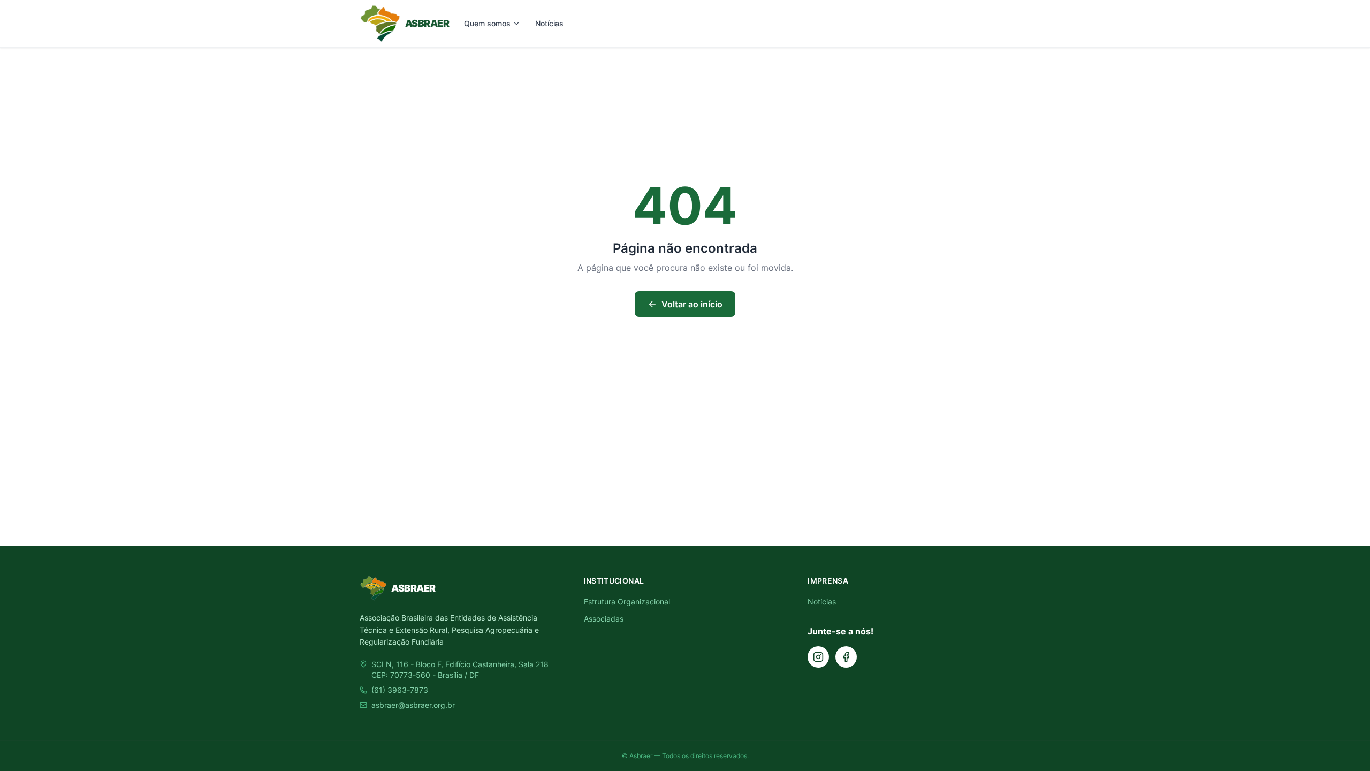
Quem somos (487, 23)
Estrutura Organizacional (627, 601)
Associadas (603, 618)
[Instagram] (818, 657)
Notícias (549, 23)
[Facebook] (846, 657)
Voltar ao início (691, 304)
